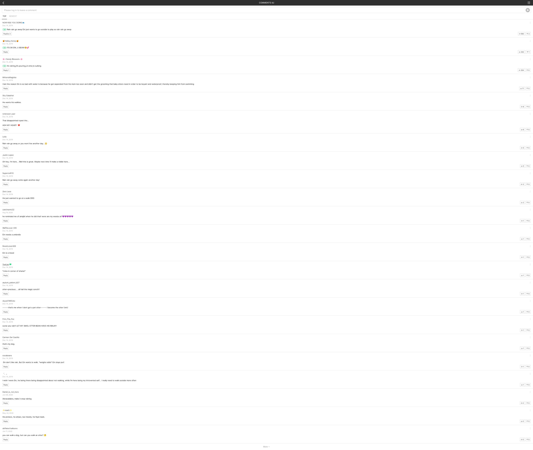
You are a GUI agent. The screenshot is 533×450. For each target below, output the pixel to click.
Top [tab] (4, 16)
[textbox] (265, 10)
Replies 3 (7, 34)
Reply (5, 52)
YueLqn (5, 264)
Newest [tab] (13, 16)
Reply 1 (6, 70)
